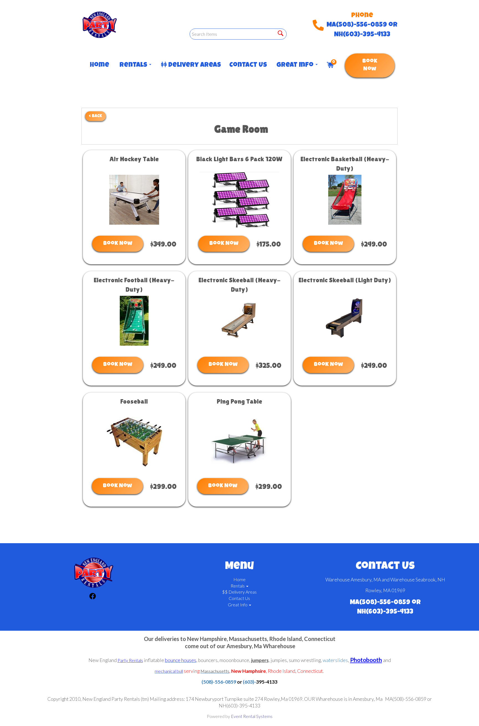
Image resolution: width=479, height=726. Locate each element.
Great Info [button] (295, 65)
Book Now (369, 65)
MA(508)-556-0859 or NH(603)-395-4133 (362, 30)
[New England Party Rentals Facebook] (92, 597)
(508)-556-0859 (219, 682)
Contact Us (247, 65)
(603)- (249, 682)
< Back (95, 116)
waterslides (335, 660)
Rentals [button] (134, 65)
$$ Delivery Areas (189, 65)
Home (99, 65)
